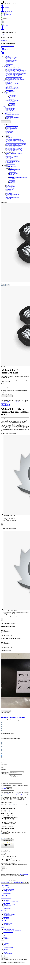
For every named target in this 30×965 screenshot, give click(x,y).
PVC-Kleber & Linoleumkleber (10, 901)
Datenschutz (6, 945)
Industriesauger (6, 893)
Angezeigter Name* (5, 772)
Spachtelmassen (7, 905)
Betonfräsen (6, 891)
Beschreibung (4, 403)
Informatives (6, 938)
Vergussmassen (6, 908)
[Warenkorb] (2, 53)
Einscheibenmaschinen (8, 889)
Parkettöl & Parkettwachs (9, 914)
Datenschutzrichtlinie (5, 401)
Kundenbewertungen (5, 405)
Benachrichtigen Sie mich (6, 396)
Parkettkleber (6, 900)
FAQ (4, 933)
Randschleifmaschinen (8, 890)
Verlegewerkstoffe (7, 907)
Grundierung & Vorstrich (9, 904)
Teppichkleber (6, 903)
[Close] (1, 283)
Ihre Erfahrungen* (5, 783)
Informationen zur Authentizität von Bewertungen (13, 717)
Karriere (5, 951)
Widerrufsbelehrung (8, 947)
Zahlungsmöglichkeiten (8, 929)
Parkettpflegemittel (7, 923)
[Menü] (4, 13)
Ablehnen (10, 962)
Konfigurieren (4, 962)
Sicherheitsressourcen (5, 404)
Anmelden (3, 34)
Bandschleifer (6, 887)
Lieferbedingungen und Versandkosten (12, 930)
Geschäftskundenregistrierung (7, 46)
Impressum (6, 943)
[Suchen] (2, 20)
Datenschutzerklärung (24, 874)
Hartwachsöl (6, 918)
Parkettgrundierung (7, 915)
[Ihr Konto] (2, 29)
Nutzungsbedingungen (18, 401)
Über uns (5, 949)
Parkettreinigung (7, 924)
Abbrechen (3, 788)
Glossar (5, 937)
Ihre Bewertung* (4, 740)
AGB (4, 944)
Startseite (3, 200)
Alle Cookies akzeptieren (19, 962)
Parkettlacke (6, 913)
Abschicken (9, 788)
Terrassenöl (6, 917)
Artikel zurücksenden (8, 932)
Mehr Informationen (18, 961)
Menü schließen (6, 122)
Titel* (2, 773)
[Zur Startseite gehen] (6, 14)
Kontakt (5, 952)
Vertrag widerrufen (7, 953)
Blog (4, 935)
